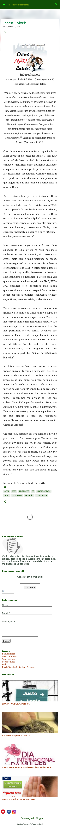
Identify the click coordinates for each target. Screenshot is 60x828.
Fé (33, 491)
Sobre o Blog (8, 662)
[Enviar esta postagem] (5, 488)
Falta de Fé (24, 491)
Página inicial (8, 654)
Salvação (29, 495)
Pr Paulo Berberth (18, 4)
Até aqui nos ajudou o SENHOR (16, 736)
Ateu (6, 491)
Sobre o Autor (9, 659)
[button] (5, 32)
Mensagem (17, 495)
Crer (14, 491)
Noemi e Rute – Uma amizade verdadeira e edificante (26, 767)
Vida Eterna (42, 495)
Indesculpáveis (43, 491)
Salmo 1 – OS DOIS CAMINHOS (16, 704)
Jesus (6, 495)
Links (5, 664)
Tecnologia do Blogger (32, 818)
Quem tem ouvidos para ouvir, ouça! (18, 799)
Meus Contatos (9, 656)
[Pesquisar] (56, 4)
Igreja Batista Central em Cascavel (18, 667)
